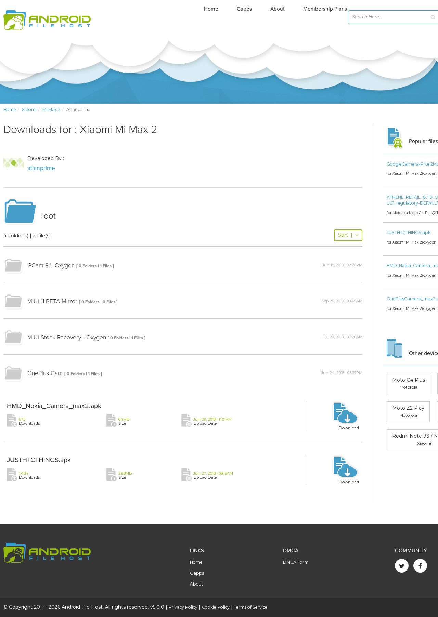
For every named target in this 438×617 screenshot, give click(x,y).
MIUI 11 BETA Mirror (52, 301)
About (277, 9)
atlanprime (41, 168)
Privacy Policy (183, 607)
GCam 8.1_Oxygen (51, 265)
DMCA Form (296, 562)
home (9, 109)
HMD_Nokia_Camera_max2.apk (54, 406)
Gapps (244, 9)
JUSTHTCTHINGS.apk (39, 460)
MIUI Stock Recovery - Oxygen (66, 337)
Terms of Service (250, 607)
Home (211, 9)
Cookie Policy (216, 607)
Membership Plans (325, 9)
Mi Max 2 (51, 109)
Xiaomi (29, 109)
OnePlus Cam (45, 373)
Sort (345, 235)
